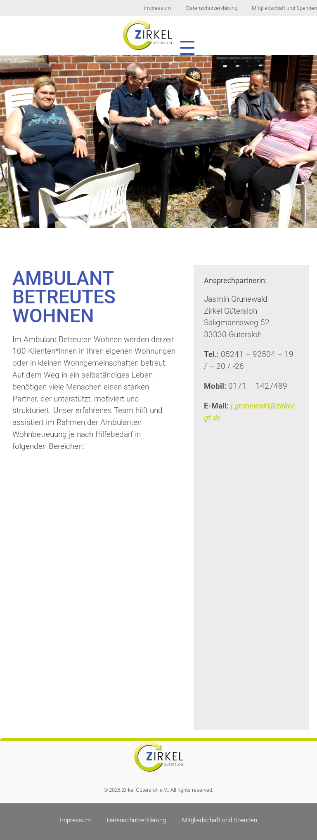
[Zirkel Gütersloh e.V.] (147, 34)
